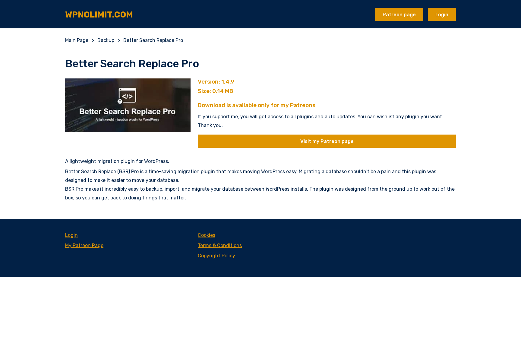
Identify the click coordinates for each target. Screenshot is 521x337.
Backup (105, 40)
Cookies (206, 235)
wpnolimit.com (99, 15)
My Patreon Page (84, 245)
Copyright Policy (216, 256)
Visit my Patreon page (327, 141)
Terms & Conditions (220, 245)
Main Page (76, 40)
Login (441, 14)
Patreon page (399, 14)
